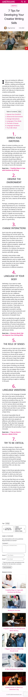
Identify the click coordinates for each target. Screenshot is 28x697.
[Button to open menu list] (25, 2)
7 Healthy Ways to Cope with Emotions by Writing (13, 169)
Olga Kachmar (11, 28)
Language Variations (12, 125)
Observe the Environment (14, 117)
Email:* (4, 559)
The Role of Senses (11, 123)
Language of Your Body (13, 121)
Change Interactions (12, 119)
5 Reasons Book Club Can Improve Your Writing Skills (12, 334)
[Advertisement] (14, 64)
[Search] (22, 1)
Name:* (4, 555)
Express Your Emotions (13, 114)
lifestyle (14, 6)
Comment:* (5, 543)
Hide (19, 111)
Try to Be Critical (11, 128)
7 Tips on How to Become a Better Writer (11, 433)
